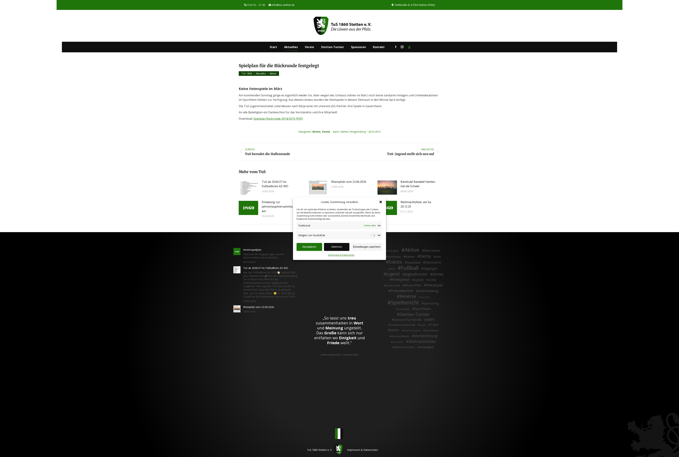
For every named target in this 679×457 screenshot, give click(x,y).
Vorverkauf (397, 342)
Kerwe (438, 274)
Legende (419, 279)
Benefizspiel (394, 256)
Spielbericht (405, 302)
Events (395, 262)
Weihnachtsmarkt (404, 347)
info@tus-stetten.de (283, 5)
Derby (425, 256)
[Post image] (248, 188)
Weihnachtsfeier (422, 341)
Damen (410, 256)
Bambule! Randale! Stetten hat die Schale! (418, 184)
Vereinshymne (432, 330)
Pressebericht (402, 291)
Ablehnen (336, 246)
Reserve (408, 296)
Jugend (393, 274)
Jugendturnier (416, 274)
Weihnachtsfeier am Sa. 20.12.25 (416, 204)
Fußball (410, 268)
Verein (326, 131)
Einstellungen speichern (367, 246)
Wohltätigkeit (426, 347)
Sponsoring (431, 303)
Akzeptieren (309, 246)
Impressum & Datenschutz (341, 255)
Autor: (349, 131)
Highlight (430, 268)
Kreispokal (400, 279)
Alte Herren (432, 250)
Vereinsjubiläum (400, 336)
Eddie (438, 256)
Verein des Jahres (411, 330)
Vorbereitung (425, 336)
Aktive (316, 131)
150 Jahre (393, 250)
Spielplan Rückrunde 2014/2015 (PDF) (278, 119)
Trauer (422, 325)
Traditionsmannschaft (402, 325)
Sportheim (422, 309)
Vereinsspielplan (252, 249)
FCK (392, 268)
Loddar (432, 279)
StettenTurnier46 (408, 319)
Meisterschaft (392, 285)
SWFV (430, 319)
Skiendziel (425, 297)
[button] (380, 202)
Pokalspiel (434, 285)
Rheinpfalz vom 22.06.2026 (348, 182)
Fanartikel (413, 262)
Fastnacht (433, 262)
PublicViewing (428, 291)
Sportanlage (403, 309)
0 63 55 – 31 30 (256, 5)
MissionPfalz (413, 285)
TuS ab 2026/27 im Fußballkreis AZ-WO (275, 184)
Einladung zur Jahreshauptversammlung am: (279, 206)
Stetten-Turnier (415, 314)
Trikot (434, 325)
